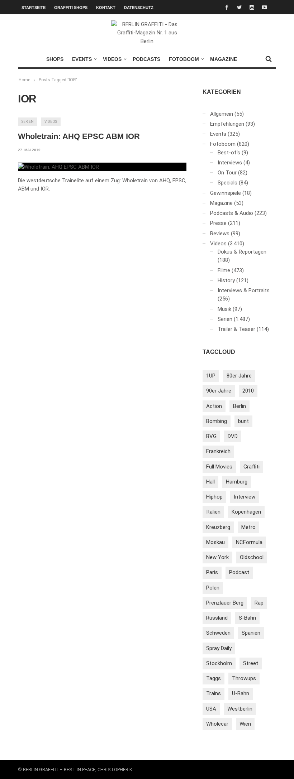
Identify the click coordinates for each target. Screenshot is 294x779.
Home (24, 79)
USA (211, 709)
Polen (212, 588)
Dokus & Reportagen (242, 252)
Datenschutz (138, 7)
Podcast (239, 572)
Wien (245, 724)
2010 (248, 391)
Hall (210, 482)
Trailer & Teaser (236, 329)
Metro (248, 527)
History (226, 280)
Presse (218, 223)
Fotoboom (184, 59)
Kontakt (105, 7)
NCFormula (249, 542)
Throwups (244, 678)
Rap (259, 603)
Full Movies (219, 466)
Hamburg (236, 482)
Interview (244, 497)
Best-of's (229, 152)
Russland (217, 618)
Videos (112, 59)
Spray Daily (219, 648)
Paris (212, 572)
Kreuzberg (218, 527)
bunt (243, 421)
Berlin (239, 406)
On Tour (227, 172)
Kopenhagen (246, 512)
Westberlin (239, 709)
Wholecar (217, 724)
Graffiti (251, 466)
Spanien (251, 633)
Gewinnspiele (225, 193)
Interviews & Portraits (244, 290)
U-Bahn (240, 693)
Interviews (230, 162)
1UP (210, 375)
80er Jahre (239, 375)
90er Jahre (218, 391)
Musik (224, 309)
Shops (54, 59)
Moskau (215, 542)
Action (214, 406)
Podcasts (146, 59)
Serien (28, 122)
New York (217, 557)
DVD (233, 436)
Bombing (216, 421)
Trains (213, 693)
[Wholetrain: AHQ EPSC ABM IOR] (58, 167)
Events (82, 59)
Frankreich (218, 451)
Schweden (218, 633)
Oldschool (252, 557)
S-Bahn (247, 618)
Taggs (213, 678)
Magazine (223, 59)
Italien (213, 512)
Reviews (219, 233)
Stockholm (219, 663)
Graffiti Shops (70, 7)
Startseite (34, 7)
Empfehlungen (227, 124)
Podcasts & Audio (231, 213)
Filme (224, 270)
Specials (227, 182)
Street (250, 663)
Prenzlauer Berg (224, 603)
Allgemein (221, 114)
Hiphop (214, 497)
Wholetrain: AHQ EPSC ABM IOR (79, 136)
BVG (211, 436)
